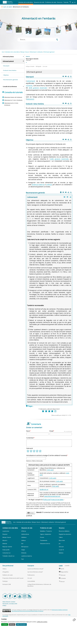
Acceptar (4, 624)
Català (61, 565)
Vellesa (23, 540)
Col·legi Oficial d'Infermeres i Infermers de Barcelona (39, 585)
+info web (50, 470)
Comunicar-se (6, 553)
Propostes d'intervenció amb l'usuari (13, 578)
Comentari (30, 438)
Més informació (21, 624)
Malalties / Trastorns (46, 531)
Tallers (61, 537)
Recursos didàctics (64, 531)
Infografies (6, 572)
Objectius (6, 75)
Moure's (5, 540)
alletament (30, 99)
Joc (59, 543)
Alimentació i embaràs (36, 52)
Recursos (60, 2)
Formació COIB (7, 584)
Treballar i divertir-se (8, 556)
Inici (3, 52)
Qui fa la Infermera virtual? (35, 572)
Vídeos (4, 569)
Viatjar (23, 550)
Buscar (62, 581)
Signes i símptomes (45, 534)
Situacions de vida (39, 2)
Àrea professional (8, 566)
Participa (5, 581)
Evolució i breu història (9, 70)
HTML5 (4, 605)
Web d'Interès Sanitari (9, 602)
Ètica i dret (62, 540)
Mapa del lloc (63, 572)
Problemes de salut (50, 2)
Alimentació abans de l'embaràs (13, 97)
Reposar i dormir (7, 546)
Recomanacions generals (10, 79)
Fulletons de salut (8, 575)
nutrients (29, 86)
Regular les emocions (65, 534)
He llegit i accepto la (46, 500)
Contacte (62, 578)
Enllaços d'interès (30, 66)
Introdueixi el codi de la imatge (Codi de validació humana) (46, 455)
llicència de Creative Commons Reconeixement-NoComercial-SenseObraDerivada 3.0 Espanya (40, 610)
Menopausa (24, 546)
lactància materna (38, 185)
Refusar (12, 624)
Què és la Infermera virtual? (35, 569)
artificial (49, 185)
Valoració (29, 448)
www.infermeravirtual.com (52, 496)
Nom (28, 431)
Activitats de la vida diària (25, 2)
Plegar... (29, 406)
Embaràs (23, 553)
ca (72, 2)
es (75, 2)
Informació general (49, 52)
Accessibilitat (31, 581)
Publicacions (31, 575)
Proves (42, 537)
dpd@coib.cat (44, 489)
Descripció (6, 66)
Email (60, 431)
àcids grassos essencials (38, 88)
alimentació (31, 81)
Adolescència (25, 534)
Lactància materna (26, 556)
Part (22, 559)
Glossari (61, 546)
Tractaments (43, 540)
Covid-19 (61, 550)
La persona (6, 531)
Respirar (5, 534)
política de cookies (42, 622)
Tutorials (65, 2)
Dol (22, 543)
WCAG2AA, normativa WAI (10, 603)
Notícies (61, 553)
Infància (23, 531)
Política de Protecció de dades (53, 500)
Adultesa (23, 537)
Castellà (67, 565)
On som (30, 578)
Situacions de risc (45, 543)
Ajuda (61, 569)
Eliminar (5, 543)
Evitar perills (6, 550)
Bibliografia (38, 66)
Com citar (45, 66)
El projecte (31, 566)
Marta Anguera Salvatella (32, 58)
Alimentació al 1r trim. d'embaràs (13, 100)
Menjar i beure (25, 52)
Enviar (31, 512)
